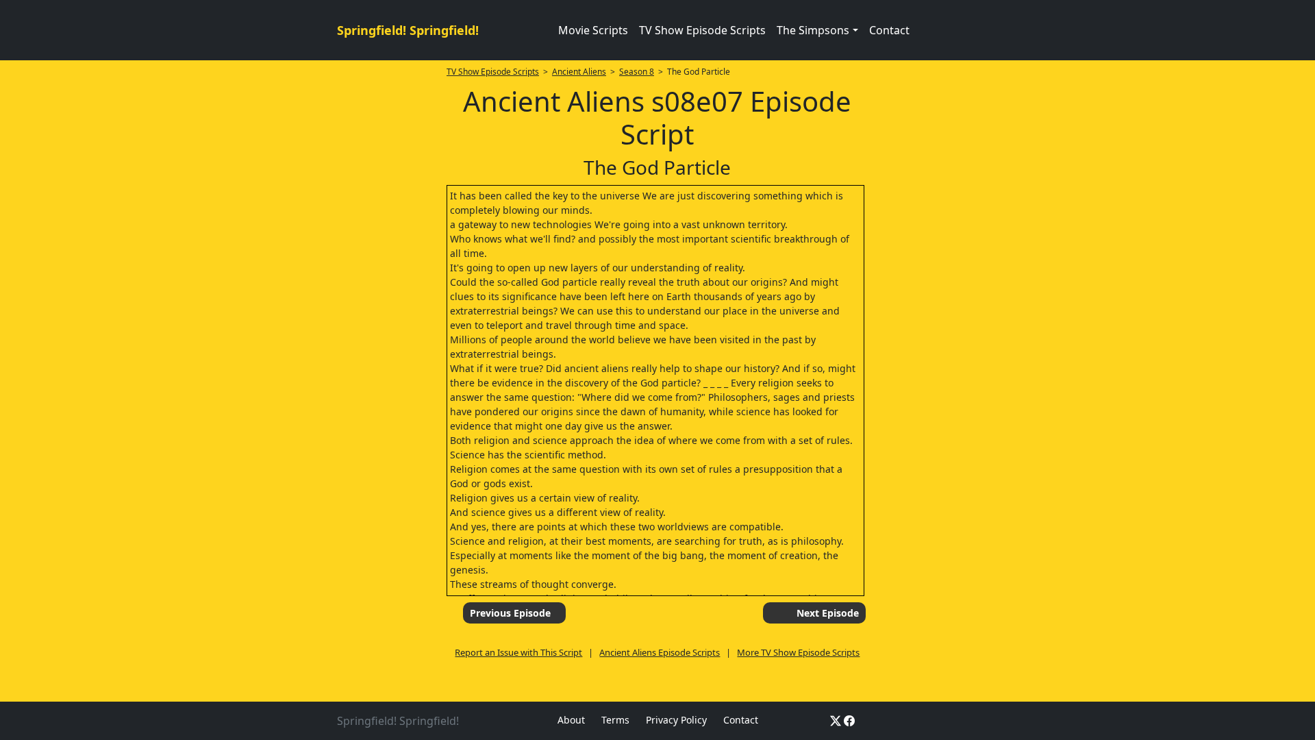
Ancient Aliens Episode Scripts (659, 652)
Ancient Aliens (579, 71)
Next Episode (828, 612)
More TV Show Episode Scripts (798, 652)
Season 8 (636, 71)
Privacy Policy (676, 719)
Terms (615, 719)
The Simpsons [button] (813, 30)
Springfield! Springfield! (408, 30)
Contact (889, 30)
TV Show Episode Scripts (702, 30)
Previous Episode (510, 612)
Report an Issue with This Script (518, 652)
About (571, 719)
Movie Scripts (593, 30)
